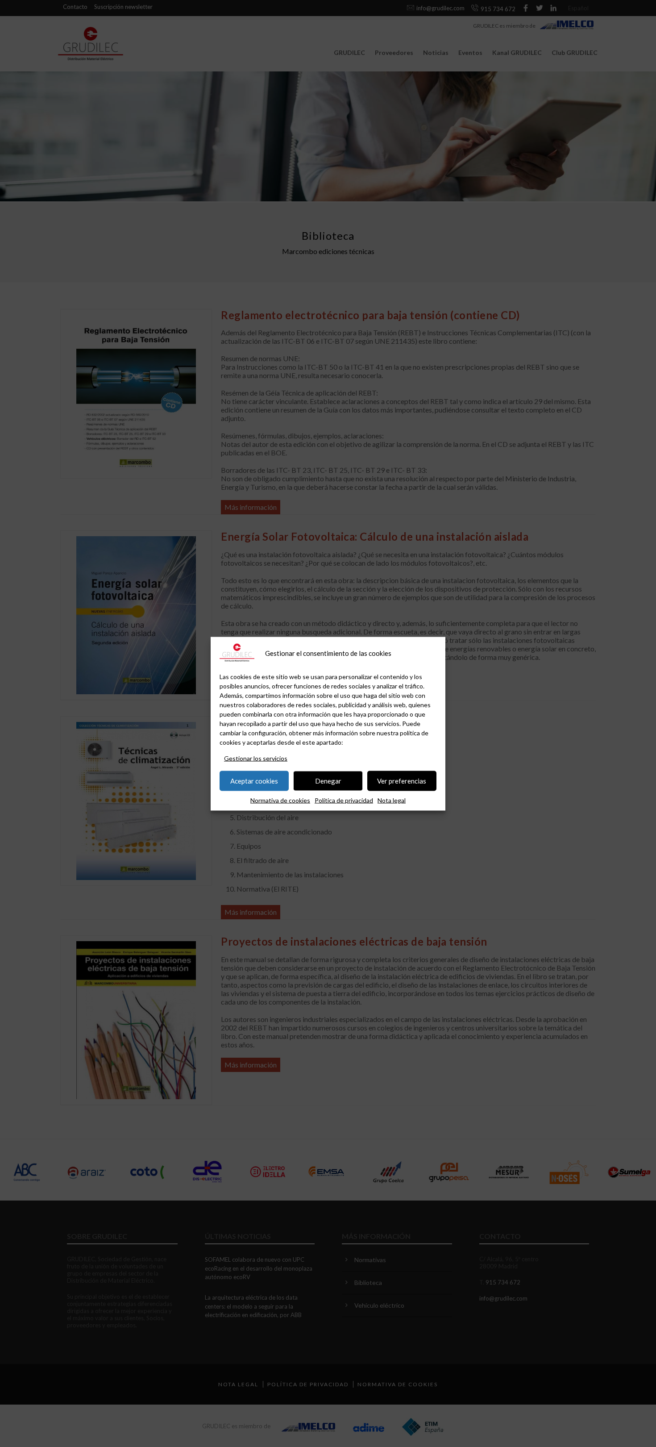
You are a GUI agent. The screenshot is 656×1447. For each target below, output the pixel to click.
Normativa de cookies (280, 800)
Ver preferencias (401, 781)
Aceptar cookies (254, 781)
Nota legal (392, 800)
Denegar (328, 781)
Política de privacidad (344, 800)
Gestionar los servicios (255, 758)
